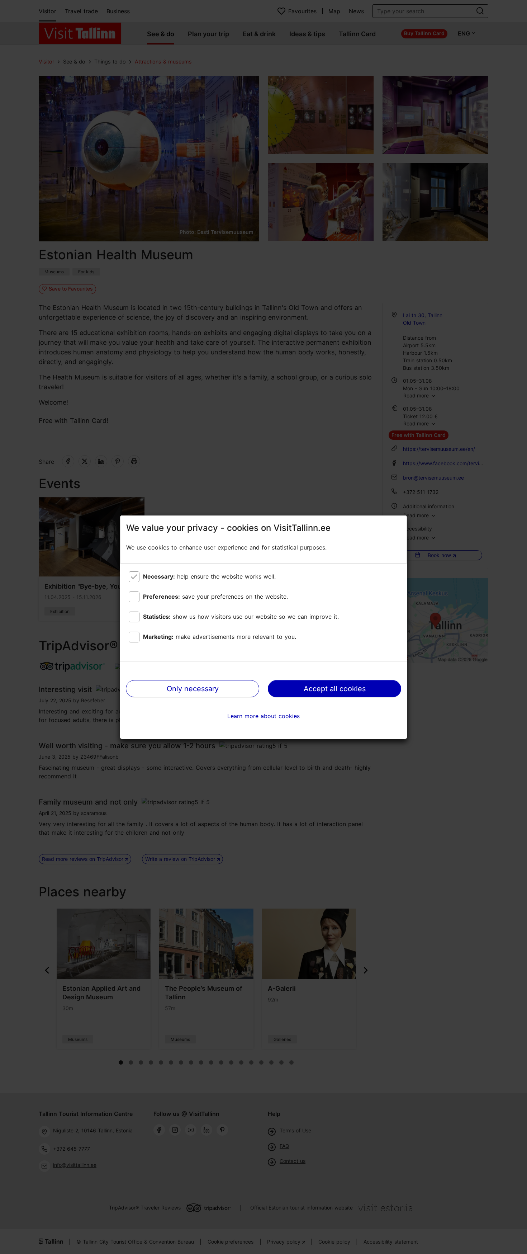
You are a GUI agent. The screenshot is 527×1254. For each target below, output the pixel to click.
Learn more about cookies (263, 716)
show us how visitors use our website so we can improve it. (241, 616)
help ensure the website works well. (209, 576)
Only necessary (193, 688)
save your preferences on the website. (215, 596)
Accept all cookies (335, 688)
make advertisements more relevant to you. (219, 636)
